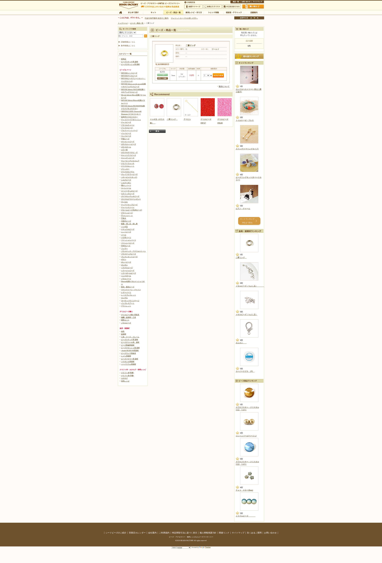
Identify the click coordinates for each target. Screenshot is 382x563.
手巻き (123, 218)
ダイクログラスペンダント (131, 199)
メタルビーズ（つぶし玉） (250, 286)
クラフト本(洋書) (127, 375)
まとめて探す (133, 12)
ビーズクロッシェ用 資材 (130, 64)
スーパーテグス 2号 (245, 371)
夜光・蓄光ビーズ (127, 287)
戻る (157, 131)
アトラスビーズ (127, 128)
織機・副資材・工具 (128, 317)
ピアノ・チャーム (243, 208)
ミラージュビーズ (127, 270)
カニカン (241, 343)
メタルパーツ (126, 279)
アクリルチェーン (127, 125)
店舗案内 (254, 12)
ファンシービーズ (127, 243)
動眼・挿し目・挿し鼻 (129, 224)
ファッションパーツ (128, 240)
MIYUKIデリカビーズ (129, 76)
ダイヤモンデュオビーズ (130, 196)
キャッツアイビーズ (128, 155)
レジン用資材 (126, 356)
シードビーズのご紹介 (115, 533)
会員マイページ (193, 7)
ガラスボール (126, 147)
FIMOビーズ (125, 246)
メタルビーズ (126, 323)
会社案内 (152, 533)
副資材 (123, 334)
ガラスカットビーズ (128, 144)
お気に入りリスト (212, 7)
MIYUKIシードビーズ (129, 73)
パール (123, 235)
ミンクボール (126, 276)
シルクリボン (126, 183)
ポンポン (124, 265)
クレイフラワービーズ (129, 174)
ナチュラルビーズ (127, 229)
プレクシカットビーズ (129, 257)
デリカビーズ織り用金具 (130, 315)
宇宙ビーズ (125, 139)
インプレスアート (127, 303)
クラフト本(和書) (127, 373)
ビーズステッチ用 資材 (129, 62)
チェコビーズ (126, 122)
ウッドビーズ (126, 136)
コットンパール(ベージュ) (246, 436)
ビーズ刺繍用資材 (127, 345)
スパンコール (126, 188)
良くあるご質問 (254, 533)
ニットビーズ (126, 232)
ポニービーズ (126, 262)
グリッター (125, 169)
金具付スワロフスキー (129, 117)
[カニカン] (249, 328)
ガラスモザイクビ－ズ (129, 152)
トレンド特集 (214, 12)
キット (153, 12)
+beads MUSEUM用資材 (130, 350)
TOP (120, 12)
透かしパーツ (126, 185)
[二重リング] (249, 243)
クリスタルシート (127, 166)
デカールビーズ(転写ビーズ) (131, 210)
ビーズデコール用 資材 (130, 342)
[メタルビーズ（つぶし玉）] (249, 271)
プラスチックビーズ (128, 254)
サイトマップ (258, 2)
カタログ (124, 378)
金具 (122, 331)
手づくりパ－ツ (127, 215)
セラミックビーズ (127, 193)
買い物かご (253, 6)
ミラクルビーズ (127, 268)
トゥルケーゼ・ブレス (245, 120)
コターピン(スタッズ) (129, 177)
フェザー (124, 248)
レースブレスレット (128, 295)
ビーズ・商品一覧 (173, 12)
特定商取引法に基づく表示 (184, 533)
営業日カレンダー (137, 533)
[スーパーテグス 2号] (249, 357)
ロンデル (124, 298)
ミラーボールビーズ (128, 273)
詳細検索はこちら (128, 42)
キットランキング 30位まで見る (247, 221)
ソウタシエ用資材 (127, 361)
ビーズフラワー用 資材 (129, 359)
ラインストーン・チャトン (131, 289)
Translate (208, 547)
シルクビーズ (126, 180)
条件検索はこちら (128, 46)
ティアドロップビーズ (129, 205)
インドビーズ (126, 133)
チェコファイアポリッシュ (131, 119)
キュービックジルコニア (130, 161)
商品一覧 (235, 2)
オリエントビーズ (127, 141)
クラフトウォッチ (127, 163)
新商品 (123, 59)
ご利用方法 (190, 2)
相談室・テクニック (234, 12)
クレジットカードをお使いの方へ (184, 18)
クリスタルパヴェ (127, 172)
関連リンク (224, 533)
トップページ (123, 23)
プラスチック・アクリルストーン (133, 251)
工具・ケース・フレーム (130, 337)
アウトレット (126, 306)
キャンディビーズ (127, 158)
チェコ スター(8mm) (244, 490)
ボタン (123, 259)
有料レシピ (125, 381)
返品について (224, 86)
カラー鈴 (124, 150)
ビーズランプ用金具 (128, 353)
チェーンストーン (127, 207)
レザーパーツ (126, 292)
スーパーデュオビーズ (129, 191)
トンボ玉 (124, 226)
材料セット (125, 320)
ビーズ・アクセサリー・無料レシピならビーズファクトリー (191, 537)
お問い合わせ (246, 2)
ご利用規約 (164, 533)
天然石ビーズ (126, 221)
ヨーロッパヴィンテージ (130, 301)
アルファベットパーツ (129, 130)
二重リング (241, 257)
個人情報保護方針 (208, 533)
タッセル (124, 202)
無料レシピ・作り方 (193, 12)
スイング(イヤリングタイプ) (247, 149)
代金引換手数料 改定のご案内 (156, 18)
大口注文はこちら (231, 7)
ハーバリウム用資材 (128, 364)
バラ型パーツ (126, 237)
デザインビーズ (127, 213)
